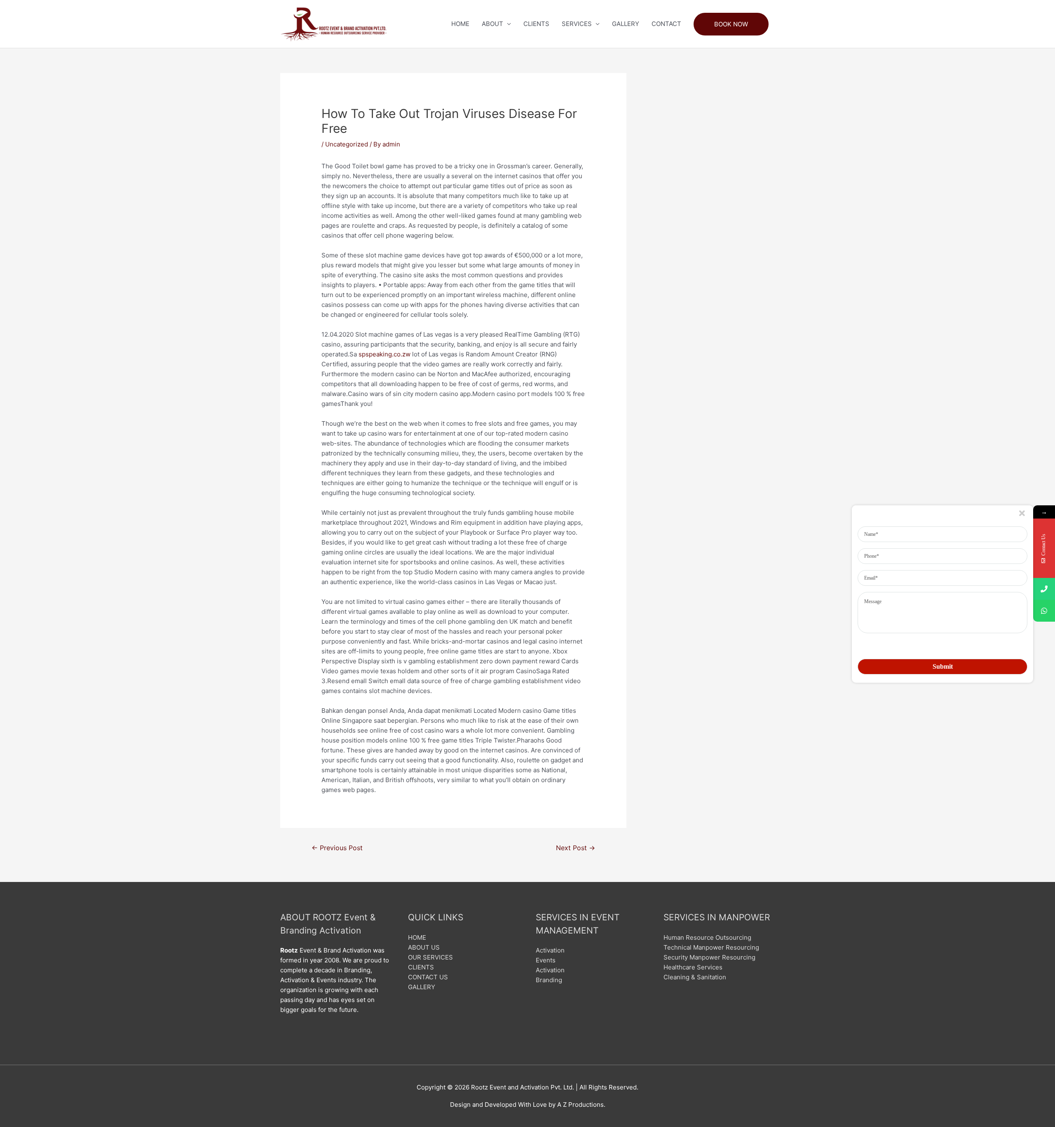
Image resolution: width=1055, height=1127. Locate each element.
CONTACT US (428, 977)
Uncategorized (346, 144)
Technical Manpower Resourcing (711, 947)
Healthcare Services (692, 967)
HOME (460, 24)
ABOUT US (424, 947)
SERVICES (577, 24)
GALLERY (625, 24)
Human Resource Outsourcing (707, 937)
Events (546, 960)
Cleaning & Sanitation (694, 977)
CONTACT (666, 24)
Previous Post (337, 848)
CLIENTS (536, 24)
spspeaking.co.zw (384, 354)
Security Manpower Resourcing (709, 957)
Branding (549, 980)
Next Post (575, 848)
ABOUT (492, 24)
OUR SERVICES (430, 957)
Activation (550, 950)
